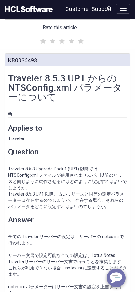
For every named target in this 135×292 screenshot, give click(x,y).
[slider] (61, 40)
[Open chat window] (116, 278)
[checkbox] (42, 39)
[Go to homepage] (27, 9)
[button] (109, 8)
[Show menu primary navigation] (123, 9)
